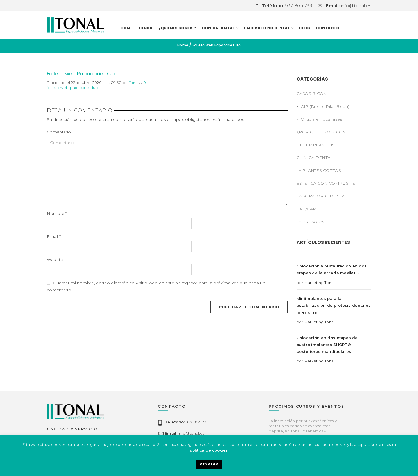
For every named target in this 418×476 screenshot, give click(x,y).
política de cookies (209, 450)
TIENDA (145, 28)
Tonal (133, 82)
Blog (304, 28)
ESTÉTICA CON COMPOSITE (326, 183)
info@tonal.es (184, 433)
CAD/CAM (307, 208)
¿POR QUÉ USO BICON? (322, 132)
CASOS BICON (312, 93)
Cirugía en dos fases (321, 119)
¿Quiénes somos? (177, 28)
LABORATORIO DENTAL (267, 28)
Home (126, 28)
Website (55, 259)
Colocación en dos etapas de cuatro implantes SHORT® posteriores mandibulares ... (327, 344)
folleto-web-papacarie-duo (72, 87)
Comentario (59, 132)
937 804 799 (186, 422)
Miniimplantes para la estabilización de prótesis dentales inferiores (334, 305)
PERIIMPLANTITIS (316, 144)
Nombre (57, 213)
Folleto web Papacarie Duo (81, 73)
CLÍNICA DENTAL (315, 157)
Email (54, 236)
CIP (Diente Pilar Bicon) (325, 106)
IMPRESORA (310, 221)
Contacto (327, 28)
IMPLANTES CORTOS (319, 170)
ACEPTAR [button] (209, 464)
